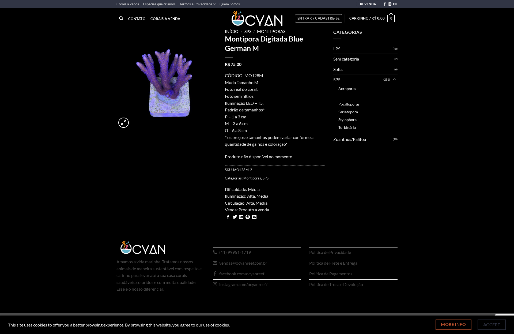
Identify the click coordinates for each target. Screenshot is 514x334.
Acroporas (347, 88)
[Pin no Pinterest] (247, 217)
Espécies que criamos (159, 4)
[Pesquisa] (121, 18)
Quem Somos (230, 4)
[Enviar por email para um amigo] (241, 217)
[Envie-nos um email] (394, 4)
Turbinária (347, 127)
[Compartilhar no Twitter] (235, 217)
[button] (318, 18)
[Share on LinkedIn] (254, 217)
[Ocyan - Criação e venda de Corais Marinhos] (257, 18)
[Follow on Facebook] (384, 4)
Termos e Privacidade (195, 4)
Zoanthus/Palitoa (349, 139)
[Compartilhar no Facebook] (228, 217)
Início (232, 31)
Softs (338, 69)
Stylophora (347, 119)
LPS (336, 48)
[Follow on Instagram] (389, 4)
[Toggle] (394, 79)
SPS (247, 31)
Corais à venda (127, 4)
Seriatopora (348, 112)
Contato (136, 19)
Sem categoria (346, 58)
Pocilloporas (349, 104)
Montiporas (271, 31)
